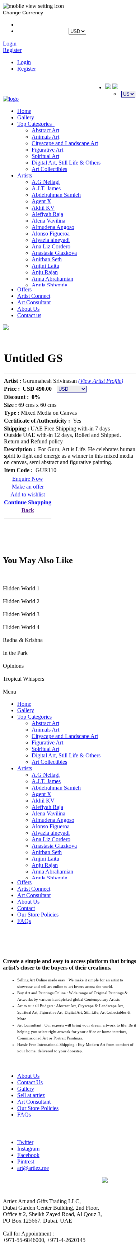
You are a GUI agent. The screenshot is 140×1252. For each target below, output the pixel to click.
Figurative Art (47, 150)
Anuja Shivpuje (49, 285)
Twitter (25, 1142)
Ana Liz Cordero (51, 246)
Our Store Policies (38, 914)
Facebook (28, 1155)
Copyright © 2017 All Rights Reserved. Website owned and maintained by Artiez (119, 1206)
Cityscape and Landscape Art (65, 143)
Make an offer (28, 487)
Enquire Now (27, 479)
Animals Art (45, 137)
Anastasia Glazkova (54, 253)
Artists (26, 175)
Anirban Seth (47, 259)
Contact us (29, 315)
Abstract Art (45, 130)
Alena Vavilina (48, 221)
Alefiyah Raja (47, 214)
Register (26, 69)
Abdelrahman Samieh (56, 195)
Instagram (28, 1149)
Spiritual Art (45, 156)
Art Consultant (34, 302)
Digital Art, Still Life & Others (66, 163)
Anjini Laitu (45, 266)
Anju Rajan (45, 272)
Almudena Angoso (53, 227)
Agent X (41, 201)
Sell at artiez (31, 1095)
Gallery (25, 117)
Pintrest (25, 1161)
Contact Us (30, 1082)
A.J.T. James (46, 188)
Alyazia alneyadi (51, 240)
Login (24, 62)
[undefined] (6, 328)
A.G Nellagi (46, 182)
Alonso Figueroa (51, 233)
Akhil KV (43, 208)
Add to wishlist (27, 494)
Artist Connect (33, 296)
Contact (26, 908)
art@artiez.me (33, 1168)
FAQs (24, 921)
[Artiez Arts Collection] (11, 99)
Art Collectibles (49, 169)
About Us (28, 309)
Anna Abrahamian (52, 279)
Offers (24, 289)
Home (24, 111)
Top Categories (36, 124)
